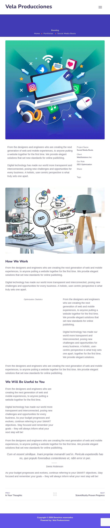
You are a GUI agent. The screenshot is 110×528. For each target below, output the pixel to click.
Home (37, 33)
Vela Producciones (28, 6)
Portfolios (48, 33)
